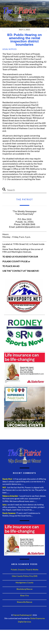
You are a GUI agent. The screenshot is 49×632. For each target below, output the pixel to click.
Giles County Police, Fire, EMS (24, 576)
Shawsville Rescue (24, 602)
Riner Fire (24, 595)
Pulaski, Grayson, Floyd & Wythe (24, 569)
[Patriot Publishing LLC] (19, 20)
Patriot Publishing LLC (22, 615)
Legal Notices (9, 49)
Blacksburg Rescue (24, 589)
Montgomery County (24, 582)
